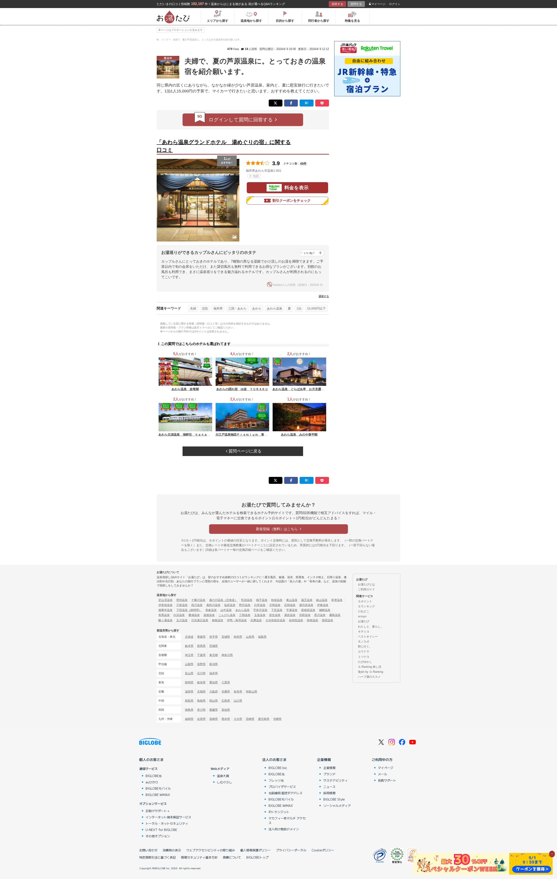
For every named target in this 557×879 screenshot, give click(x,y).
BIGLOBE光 (154, 776)
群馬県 (201, 646)
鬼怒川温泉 (213, 605)
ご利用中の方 (382, 759)
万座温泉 (182, 605)
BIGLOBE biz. (278, 768)
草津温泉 (336, 600)
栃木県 (189, 646)
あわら (256, 308)
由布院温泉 (296, 620)
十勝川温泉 (198, 600)
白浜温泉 (179, 615)
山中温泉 (226, 610)
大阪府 (213, 691)
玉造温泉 (259, 615)
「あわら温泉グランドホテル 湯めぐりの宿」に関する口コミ (224, 146)
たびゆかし (365, 661)
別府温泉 (304, 615)
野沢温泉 (244, 605)
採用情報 (329, 793)
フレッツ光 (276, 780)
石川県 (201, 673)
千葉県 (201, 655)
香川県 (201, 709)
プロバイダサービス (282, 786)
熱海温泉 (312, 620)
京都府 (201, 691)
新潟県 (213, 664)
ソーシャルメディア (337, 805)
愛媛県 (213, 709)
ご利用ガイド (366, 589)
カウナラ (363, 651)
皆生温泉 (274, 615)
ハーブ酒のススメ (369, 676)
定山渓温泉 (165, 600)
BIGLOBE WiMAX (158, 794)
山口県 (238, 700)
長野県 (201, 664)
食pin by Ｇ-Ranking (370, 671)
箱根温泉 (217, 620)
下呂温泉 (276, 610)
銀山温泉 (321, 600)
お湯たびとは (366, 584)
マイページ (378, 4)
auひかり (152, 782)
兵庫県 (225, 691)
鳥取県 (189, 700)
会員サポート (387, 780)
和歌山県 (251, 691)
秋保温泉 (276, 600)
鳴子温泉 (261, 600)
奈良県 (238, 691)
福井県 (218, 308)
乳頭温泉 (246, 600)
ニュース (329, 786)
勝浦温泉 (194, 615)
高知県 (225, 709)
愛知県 (213, 682)
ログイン (394, 4)
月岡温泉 (274, 605)
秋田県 (238, 636)
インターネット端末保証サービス (168, 817)
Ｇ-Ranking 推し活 (369, 666)
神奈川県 (227, 655)
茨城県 (213, 646)
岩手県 (213, 636)
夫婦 (193, 308)
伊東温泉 (322, 605)
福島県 (262, 636)
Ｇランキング (366, 606)
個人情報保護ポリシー (255, 850)
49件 (303, 163)
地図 (255, 176)
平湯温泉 (291, 610)
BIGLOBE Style (334, 799)
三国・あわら (237, 308)
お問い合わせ (148, 850)
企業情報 (324, 759)
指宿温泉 (327, 620)
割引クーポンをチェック (291, 200)
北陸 (205, 308)
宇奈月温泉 (260, 610)
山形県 (250, 636)
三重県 (225, 682)
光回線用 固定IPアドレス (285, 793)
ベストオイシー (368, 636)
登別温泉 (182, 600)
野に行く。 (365, 646)
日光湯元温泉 (199, 620)
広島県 (225, 700)
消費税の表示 (172, 850)
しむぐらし (224, 782)
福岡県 (189, 719)
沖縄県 (277, 719)
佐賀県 (201, 719)
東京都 (213, 655)
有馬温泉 (164, 615)
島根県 (201, 700)
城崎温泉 (324, 610)
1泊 (299, 308)
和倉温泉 (211, 610)
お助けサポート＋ (158, 811)
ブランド (329, 774)
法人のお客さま (274, 759)
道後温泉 (209, 615)
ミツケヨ (363, 656)
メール (382, 774)
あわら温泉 (274, 308)
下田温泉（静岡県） (189, 610)
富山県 (189, 673)
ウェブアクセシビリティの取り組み (210, 850)
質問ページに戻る (244, 451)
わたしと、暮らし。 (370, 626)
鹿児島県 (263, 719)
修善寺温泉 (165, 610)
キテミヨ (363, 631)
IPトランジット (278, 812)
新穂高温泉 (308, 610)
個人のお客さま (151, 759)
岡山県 (213, 700)
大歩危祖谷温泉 (275, 620)
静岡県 (189, 682)
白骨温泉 (259, 605)
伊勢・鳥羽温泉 (237, 620)
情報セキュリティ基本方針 (199, 857)
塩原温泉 (229, 605)
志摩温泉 (256, 620)
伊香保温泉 (165, 605)
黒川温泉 (319, 615)
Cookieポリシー (323, 850)
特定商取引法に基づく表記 (157, 857)
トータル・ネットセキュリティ (167, 823)
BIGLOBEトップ (257, 857)
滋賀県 (189, 691)
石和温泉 (289, 605)
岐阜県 (201, 682)
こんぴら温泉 (226, 615)
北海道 (189, 636)
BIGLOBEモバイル (158, 788)
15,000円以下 (316, 308)
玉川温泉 (182, 620)
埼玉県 (189, 655)
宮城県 (225, 636)
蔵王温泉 (306, 600)
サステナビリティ (335, 780)
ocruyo (362, 616)
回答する (337, 4)
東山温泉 (291, 600)
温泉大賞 (223, 776)
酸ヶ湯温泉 (165, 620)
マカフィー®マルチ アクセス (287, 820)
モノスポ (363, 641)
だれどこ (363, 611)
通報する (324, 296)
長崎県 (213, 719)
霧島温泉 (335, 615)
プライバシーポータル (291, 850)
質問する (356, 4)
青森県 (201, 636)
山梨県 (189, 664)
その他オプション (158, 836)
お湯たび (363, 621)
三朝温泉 (244, 615)
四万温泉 (197, 605)
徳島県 (189, 709)
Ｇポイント (365, 601)
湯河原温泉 (306, 605)
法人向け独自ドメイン (283, 829)
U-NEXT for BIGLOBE (161, 829)
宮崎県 (250, 719)
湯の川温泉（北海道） (223, 600)
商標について (232, 857)
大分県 (238, 719)
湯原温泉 (289, 615)
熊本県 (225, 719)
